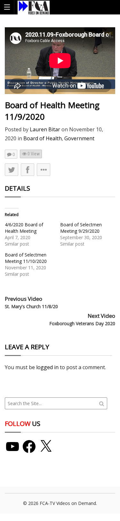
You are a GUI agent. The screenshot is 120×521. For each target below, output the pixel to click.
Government (79, 138)
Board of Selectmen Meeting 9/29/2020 (81, 227)
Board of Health (42, 138)
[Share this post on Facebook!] (27, 169)
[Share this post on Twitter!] (11, 169)
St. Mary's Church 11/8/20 (31, 306)
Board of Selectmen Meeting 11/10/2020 (26, 258)
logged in (47, 367)
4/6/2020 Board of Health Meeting (24, 227)
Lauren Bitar (45, 129)
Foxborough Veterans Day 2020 (82, 323)
